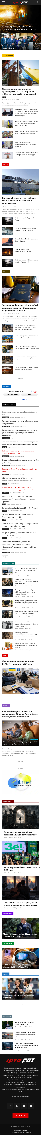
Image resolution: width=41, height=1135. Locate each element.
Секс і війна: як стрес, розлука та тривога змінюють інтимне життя (20, 903)
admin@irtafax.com (23, 1096)
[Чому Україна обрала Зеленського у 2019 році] (20, 853)
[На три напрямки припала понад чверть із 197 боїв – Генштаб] (7, 231)
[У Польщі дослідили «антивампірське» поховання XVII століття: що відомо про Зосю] (7, 636)
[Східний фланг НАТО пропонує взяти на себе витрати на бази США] (7, 1036)
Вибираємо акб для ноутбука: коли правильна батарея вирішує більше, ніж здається (26, 603)
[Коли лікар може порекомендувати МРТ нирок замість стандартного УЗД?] (7, 571)
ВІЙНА (5, 164)
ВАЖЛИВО (14, 396)
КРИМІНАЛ (15, 399)
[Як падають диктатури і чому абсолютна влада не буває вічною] (20, 817)
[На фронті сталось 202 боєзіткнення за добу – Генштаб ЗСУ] (7, 263)
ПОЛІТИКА (17, 400)
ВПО (37, 396)
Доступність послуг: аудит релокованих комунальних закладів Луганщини (26, 144)
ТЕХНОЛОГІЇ (24, 402)
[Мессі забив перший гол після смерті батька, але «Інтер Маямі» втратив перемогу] (20, 989)
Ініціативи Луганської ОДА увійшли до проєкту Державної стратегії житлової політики (26, 123)
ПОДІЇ (9, 400)
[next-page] (6, 556)
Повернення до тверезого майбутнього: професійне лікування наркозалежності (26, 581)
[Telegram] (24, 1106)
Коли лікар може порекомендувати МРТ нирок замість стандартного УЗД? (26, 570)
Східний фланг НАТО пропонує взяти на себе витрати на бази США (25, 1035)
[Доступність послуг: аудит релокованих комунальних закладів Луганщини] (7, 145)
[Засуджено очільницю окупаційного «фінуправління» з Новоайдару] (7, 155)
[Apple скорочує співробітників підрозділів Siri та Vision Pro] (20, 958)
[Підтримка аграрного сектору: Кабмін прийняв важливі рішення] (7, 370)
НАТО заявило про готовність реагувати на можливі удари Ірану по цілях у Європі (26, 1045)
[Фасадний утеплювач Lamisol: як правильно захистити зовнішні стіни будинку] (7, 646)
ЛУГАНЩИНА (8, 55)
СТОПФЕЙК (35, 400)
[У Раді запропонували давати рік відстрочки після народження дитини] (7, 349)
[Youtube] (31, 1106)
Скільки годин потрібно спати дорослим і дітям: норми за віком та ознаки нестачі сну (26, 624)
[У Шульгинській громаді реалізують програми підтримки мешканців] (7, 134)
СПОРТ (26, 400)
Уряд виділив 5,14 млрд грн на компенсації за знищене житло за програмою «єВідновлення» (25, 327)
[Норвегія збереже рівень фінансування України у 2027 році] (20, 928)
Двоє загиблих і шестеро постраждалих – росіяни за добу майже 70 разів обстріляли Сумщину (18, 499)
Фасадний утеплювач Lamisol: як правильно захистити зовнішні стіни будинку (26, 645)
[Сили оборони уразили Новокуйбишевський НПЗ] (7, 252)
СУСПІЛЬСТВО (11, 402)
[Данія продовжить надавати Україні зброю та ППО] (7, 1025)
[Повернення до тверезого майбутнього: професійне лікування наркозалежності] (7, 582)
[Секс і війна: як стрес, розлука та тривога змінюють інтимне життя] (20, 888)
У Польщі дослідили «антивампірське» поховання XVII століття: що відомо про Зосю (26, 635)
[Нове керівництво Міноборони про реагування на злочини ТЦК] (7, 360)
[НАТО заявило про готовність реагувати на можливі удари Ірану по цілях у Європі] (7, 1046)
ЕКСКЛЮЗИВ (26, 397)
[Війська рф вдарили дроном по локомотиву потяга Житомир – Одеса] (20, 19)
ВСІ (6, 396)
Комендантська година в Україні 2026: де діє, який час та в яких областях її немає (25, 592)
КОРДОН (36, 397)
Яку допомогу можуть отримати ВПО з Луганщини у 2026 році (18, 662)
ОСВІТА (36, 399)
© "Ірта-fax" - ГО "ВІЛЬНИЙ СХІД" (20, 1126)
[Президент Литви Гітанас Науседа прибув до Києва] (16, 41)
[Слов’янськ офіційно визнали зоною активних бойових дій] (7, 339)
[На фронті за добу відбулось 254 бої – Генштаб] (7, 221)
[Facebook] (10, 1106)
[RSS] (17, 1106)
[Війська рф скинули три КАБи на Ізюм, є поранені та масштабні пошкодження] (20, 182)
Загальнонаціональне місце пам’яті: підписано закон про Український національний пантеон (20, 308)
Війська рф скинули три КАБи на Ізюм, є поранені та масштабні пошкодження (19, 201)
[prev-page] (3, 556)
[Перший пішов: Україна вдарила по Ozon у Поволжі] (7, 242)
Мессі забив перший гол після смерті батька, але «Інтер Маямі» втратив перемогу (19, 994)
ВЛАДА (5, 272)
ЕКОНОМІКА (14, 397)
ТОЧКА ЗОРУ (35, 402)
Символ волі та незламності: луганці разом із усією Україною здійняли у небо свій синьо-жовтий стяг (19, 432)
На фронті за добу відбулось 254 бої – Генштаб (20, 508)
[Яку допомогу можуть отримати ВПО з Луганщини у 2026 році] (20, 681)
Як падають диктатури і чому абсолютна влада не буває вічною (20, 833)
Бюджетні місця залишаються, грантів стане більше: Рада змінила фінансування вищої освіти (20, 714)
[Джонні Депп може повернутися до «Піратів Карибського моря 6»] (7, 614)
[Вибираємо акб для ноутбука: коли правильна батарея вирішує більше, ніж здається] (7, 604)
